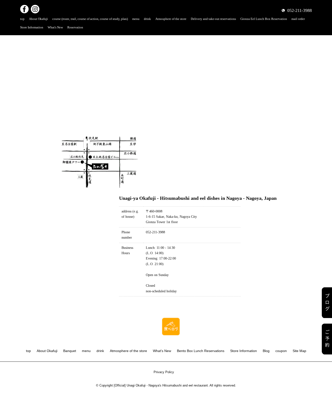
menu (136, 19)
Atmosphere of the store (170, 19)
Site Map (299, 351)
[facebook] (24, 8)
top (22, 19)
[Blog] (327, 302)
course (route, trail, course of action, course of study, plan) (90, 19)
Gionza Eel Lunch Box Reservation (263, 19)
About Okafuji (38, 19)
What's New (55, 27)
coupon (281, 351)
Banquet (69, 351)
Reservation (75, 27)
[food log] (171, 320)
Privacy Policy (164, 372)
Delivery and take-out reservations (213, 19)
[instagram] (35, 8)
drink (147, 19)
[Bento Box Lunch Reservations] (327, 339)
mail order (298, 19)
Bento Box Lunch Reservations (200, 351)
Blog (266, 351)
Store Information (31, 27)
